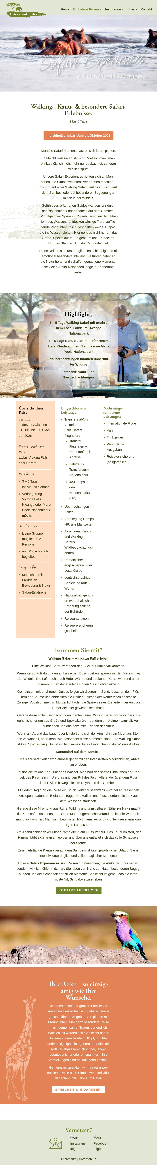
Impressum (68, 1159)
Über (130, 9)
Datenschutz (87, 1159)
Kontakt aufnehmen (78, 890)
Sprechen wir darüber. (78, 1089)
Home (65, 9)
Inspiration (113, 9)
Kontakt (146, 9)
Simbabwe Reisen (86, 9)
